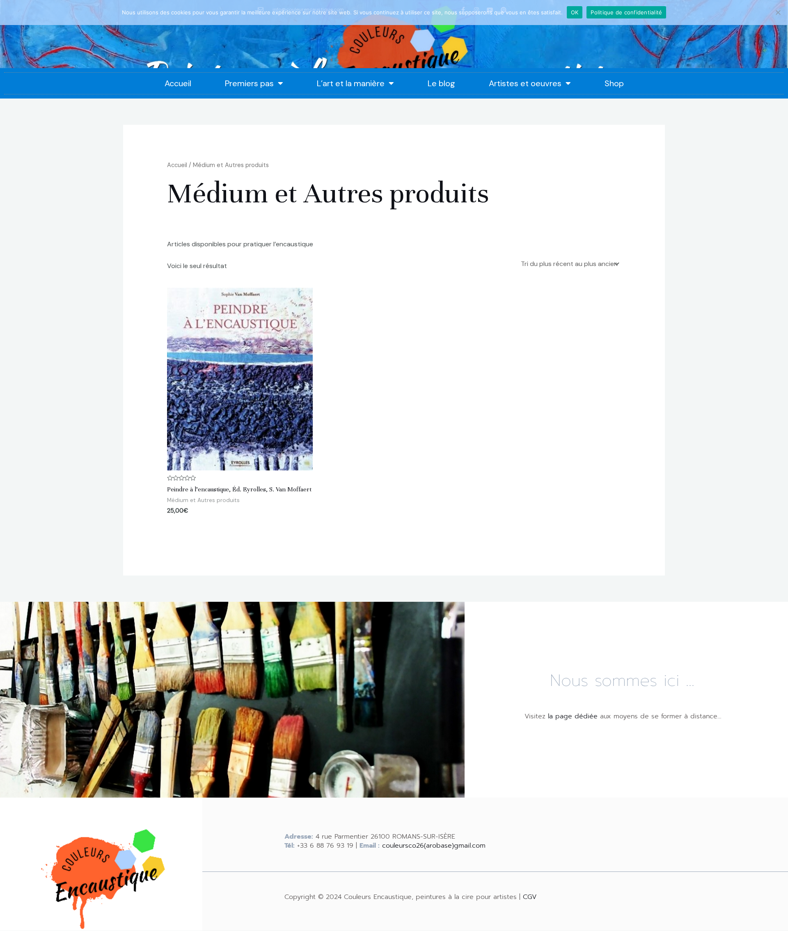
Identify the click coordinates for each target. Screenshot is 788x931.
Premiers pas (249, 83)
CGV (530, 897)
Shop (614, 83)
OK (575, 12)
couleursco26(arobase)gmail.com (434, 846)
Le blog (441, 83)
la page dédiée (573, 716)
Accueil (178, 83)
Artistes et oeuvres (525, 83)
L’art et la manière (351, 83)
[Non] (778, 12)
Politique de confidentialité (626, 12)
